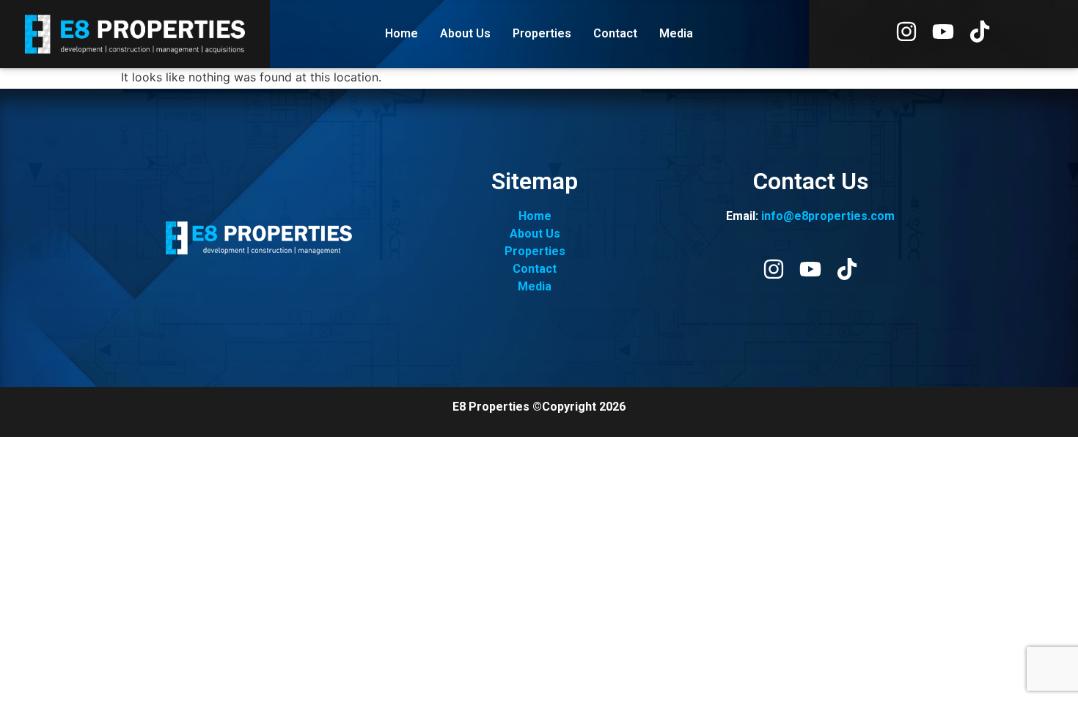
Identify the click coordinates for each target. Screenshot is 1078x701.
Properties (542, 33)
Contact (615, 33)
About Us (465, 33)
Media (676, 33)
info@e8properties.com (828, 216)
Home (401, 33)
